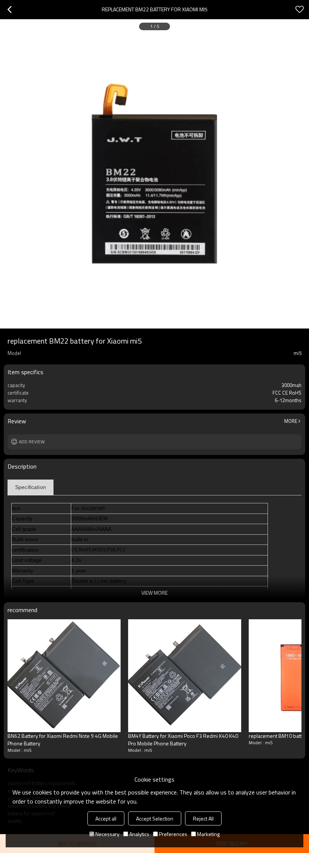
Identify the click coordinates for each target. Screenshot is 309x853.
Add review (32, 441)
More (290, 421)
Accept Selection (154, 818)
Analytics (139, 834)
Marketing (208, 834)
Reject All (203, 818)
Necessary (107, 834)
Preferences (173, 834)
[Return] (9, 9)
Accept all (105, 818)
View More (154, 593)
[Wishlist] (299, 9)
